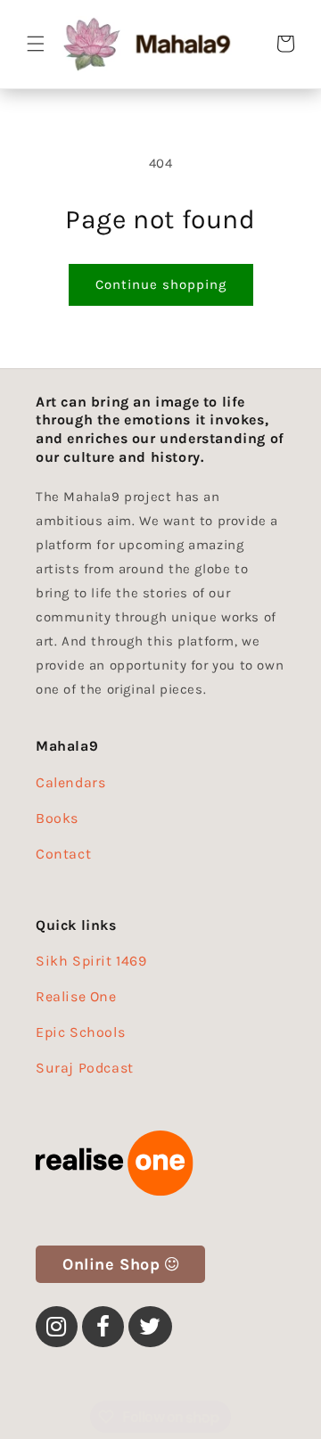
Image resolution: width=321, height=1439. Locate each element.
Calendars (70, 782)
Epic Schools (80, 1032)
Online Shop (111, 1264)
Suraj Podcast (85, 1067)
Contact (63, 853)
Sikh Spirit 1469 (91, 960)
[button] (35, 43)
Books (57, 818)
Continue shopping (160, 284)
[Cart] (285, 43)
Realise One (76, 996)
